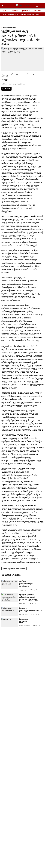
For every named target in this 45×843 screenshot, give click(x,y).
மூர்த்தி (4, 79)
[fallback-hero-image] (9, 584)
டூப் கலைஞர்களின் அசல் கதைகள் (14, 568)
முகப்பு (5, 10)
